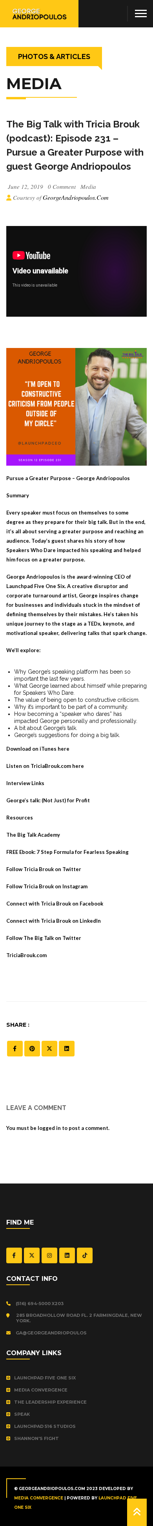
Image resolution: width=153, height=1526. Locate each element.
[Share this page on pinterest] (32, 1048)
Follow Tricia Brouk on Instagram (46, 886)
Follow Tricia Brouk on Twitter (43, 869)
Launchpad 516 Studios (45, 1426)
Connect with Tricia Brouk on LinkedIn (53, 921)
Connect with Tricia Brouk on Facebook (54, 903)
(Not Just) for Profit (66, 800)
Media (88, 186)
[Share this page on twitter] (49, 1048)
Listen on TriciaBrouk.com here (45, 766)
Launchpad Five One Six (45, 1378)
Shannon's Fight (36, 1438)
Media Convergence (40, 1390)
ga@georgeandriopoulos (51, 1333)
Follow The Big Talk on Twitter (43, 938)
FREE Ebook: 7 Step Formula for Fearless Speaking (67, 852)
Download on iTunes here (37, 749)
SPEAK (22, 1414)
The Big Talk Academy (33, 835)
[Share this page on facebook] (15, 1048)
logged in (49, 1128)
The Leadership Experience (50, 1402)
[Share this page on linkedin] (67, 1048)
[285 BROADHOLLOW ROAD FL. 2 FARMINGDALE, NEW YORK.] (9, 1315)
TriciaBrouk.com (26, 955)
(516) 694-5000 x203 (39, 1303)
